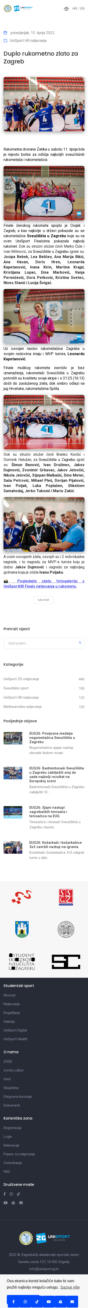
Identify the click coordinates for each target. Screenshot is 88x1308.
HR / (76, 8)
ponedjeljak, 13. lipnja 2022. (32, 33)
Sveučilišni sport (16, 688)
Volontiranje (13, 1163)
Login (8, 1136)
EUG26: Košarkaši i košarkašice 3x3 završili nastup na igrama (55, 844)
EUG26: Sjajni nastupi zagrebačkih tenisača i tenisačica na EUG (48, 811)
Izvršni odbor (14, 1070)
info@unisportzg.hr (44, 1269)
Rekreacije (11, 1145)
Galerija (9, 1021)
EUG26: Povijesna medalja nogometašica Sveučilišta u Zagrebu (52, 737)
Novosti (9, 995)
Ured (7, 1079)
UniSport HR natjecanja (28, 40)
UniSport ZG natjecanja (21, 679)
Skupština (11, 1088)
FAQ (7, 1172)
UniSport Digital (15, 1030)
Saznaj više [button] (70, 1287)
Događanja (12, 1013)
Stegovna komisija (18, 1096)
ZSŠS (8, 1061)
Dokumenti (12, 1105)
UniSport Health (15, 1039)
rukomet (43, 600)
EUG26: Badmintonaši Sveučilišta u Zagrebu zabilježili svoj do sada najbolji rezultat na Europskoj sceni (56, 774)
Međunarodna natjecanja (23, 707)
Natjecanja (12, 1004)
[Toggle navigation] (66, 8)
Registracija (12, 1128)
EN (82, 8)
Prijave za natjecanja (19, 1154)
